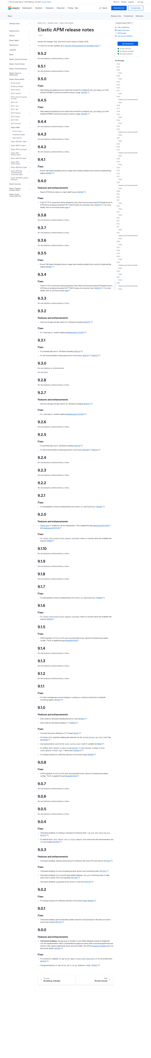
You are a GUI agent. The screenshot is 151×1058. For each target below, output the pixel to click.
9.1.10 (42, 548)
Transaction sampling (99, 946)
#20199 (86, 450)
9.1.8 (41, 573)
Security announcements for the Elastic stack (82, 46)
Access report (46, 2)
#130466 (44, 740)
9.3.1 (41, 340)
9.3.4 (42, 274)
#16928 (91, 755)
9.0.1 (41, 908)
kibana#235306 (71, 641)
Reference (139, 16)
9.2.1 (41, 495)
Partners (124, 2)
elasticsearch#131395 (51, 528)
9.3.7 (42, 227)
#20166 (80, 192)
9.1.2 (41, 673)
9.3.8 (42, 214)
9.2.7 (42, 392)
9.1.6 (41, 605)
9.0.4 (42, 821)
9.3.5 (42, 252)
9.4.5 (42, 100)
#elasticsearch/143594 (75, 414)
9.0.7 (42, 783)
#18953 (50, 541)
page (67, 207)
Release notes (116, 16)
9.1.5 (41, 626)
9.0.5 (42, 808)
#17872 (58, 700)
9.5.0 (42, 78)
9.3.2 (42, 310)
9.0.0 (42, 929)
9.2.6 (42, 421)
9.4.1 (41, 159)
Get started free (128, 44)
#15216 (43, 961)
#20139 (77, 446)
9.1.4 (41, 648)
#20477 (87, 404)
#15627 (95, 965)
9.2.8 (42, 379)
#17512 (43, 835)
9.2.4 (42, 457)
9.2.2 (42, 482)
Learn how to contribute (125, 36)
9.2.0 (42, 514)
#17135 (88, 882)
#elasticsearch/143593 (75, 332)
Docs (76, 8)
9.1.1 (41, 685)
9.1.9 (41, 561)
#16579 (73, 723)
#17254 (107, 861)
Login (141, 2)
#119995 (98, 744)
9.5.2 (42, 53)
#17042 (103, 871)
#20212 (95, 450)
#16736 (59, 922)
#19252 (99, 507)
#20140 (77, 351)
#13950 (81, 719)
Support (131, 2)
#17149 (74, 878)
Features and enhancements (53, 187)
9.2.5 (42, 434)
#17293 (56, 842)
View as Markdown (123, 27)
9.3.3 (42, 298)
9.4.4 (42, 121)
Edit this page (121, 33)
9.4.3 (42, 134)
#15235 (58, 948)
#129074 (77, 750)
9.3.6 (42, 240)
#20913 (98, 205)
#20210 (86, 355)
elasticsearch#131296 (101, 526)
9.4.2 (42, 146)
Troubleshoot (128, 16)
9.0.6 (42, 796)
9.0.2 (42, 889)
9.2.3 (42, 470)
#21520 (84, 92)
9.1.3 (41, 660)
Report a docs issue (123, 30)
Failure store (44, 526)
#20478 (87, 322)
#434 (76, 733)
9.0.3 (42, 849)
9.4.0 (42, 180)
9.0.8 (42, 762)
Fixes (40, 85)
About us (116, 2)
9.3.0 (42, 363)
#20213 (95, 355)
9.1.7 (41, 586)
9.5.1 (41, 65)
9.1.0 (41, 707)
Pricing (70, 8)
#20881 (49, 173)
